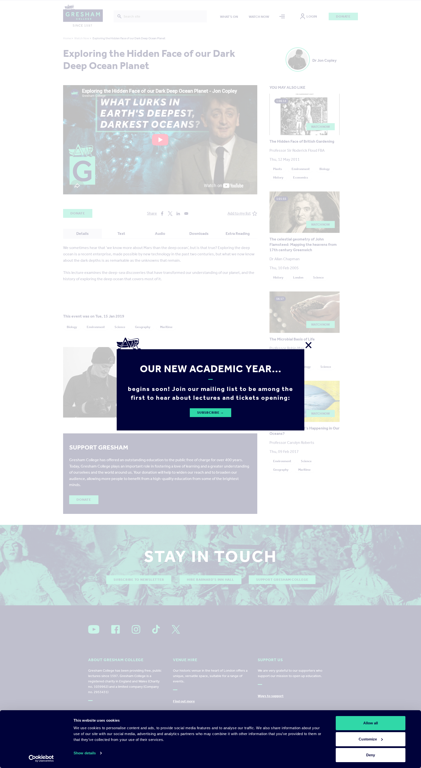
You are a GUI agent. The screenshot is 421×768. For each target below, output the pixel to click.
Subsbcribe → (210, 412)
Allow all (370, 723)
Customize (368, 739)
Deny (370, 755)
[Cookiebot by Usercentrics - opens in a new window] (41, 758)
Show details (85, 753)
